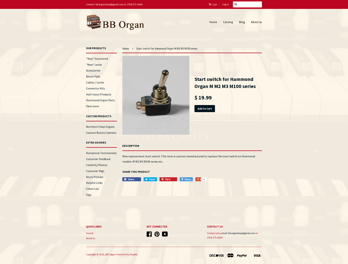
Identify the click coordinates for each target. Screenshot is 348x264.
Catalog (228, 22)
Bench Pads (93, 76)
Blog (242, 22)
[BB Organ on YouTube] (165, 235)
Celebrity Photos (96, 165)
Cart (214, 4)
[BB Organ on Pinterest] (157, 235)
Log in (225, 4)
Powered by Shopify (127, 254)
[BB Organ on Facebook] (149, 235)
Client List (92, 189)
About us (256, 22)
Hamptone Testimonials (101, 153)
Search (89, 233)
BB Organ (110, 254)
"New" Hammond (97, 58)
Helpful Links (94, 183)
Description (130, 146)
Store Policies (94, 177)
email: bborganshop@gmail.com (238, 233)
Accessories (93, 70)
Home (213, 22)
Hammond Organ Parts (100, 100)
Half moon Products (98, 94)
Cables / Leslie (95, 82)
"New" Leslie (94, 64)
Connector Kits (95, 88)
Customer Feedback (98, 159)
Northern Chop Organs (100, 126)
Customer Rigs (95, 171)
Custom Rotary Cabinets (101, 132)
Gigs (89, 195)
